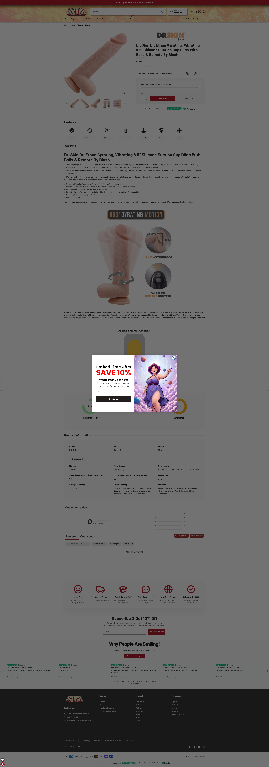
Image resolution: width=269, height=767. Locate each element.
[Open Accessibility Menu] (2, 764)
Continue (113, 399)
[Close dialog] (174, 358)
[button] (3, 760)
